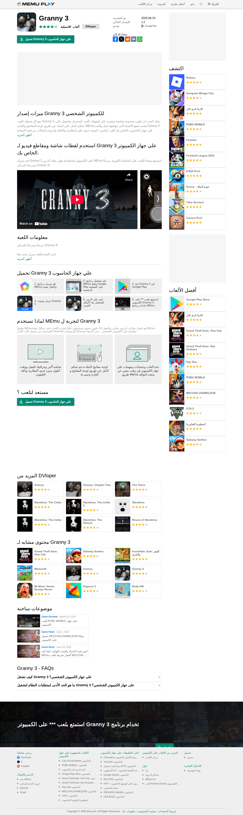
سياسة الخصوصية (147, 811)
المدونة (162, 4)
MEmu (36, 4)
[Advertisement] (89, 78)
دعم (192, 4)
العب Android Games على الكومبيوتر (163, 783)
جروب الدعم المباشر (30, 783)
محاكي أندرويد (152, 775)
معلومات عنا (129, 811)
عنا (146, 770)
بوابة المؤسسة (194, 770)
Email (23, 792)
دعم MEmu (25, 779)
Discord (24, 788)
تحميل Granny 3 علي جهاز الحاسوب (48, 39)
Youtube (25, 766)
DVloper (91, 26)
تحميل (190, 757)
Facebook (26, 757)
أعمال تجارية (178, 4)
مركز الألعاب (145, 4)
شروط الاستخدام (167, 811)
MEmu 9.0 (150, 779)
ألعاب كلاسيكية (70, 26)
